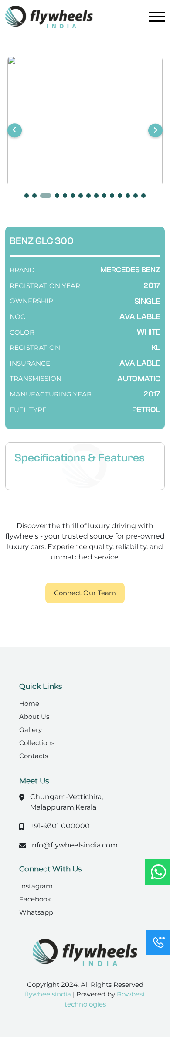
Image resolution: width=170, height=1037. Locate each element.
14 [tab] (135, 195)
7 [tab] (80, 195)
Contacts (33, 756)
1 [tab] (26, 195)
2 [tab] (34, 195)
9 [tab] (96, 195)
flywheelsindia (49, 994)
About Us (34, 716)
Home (29, 703)
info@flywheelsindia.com (74, 845)
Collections (36, 743)
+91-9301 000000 (60, 826)
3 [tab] (45, 195)
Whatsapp (36, 912)
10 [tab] (104, 195)
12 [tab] (120, 195)
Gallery (30, 729)
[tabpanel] (85, 121)
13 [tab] (128, 195)
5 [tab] (65, 195)
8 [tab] (88, 195)
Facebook (35, 899)
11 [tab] (112, 195)
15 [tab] (143, 195)
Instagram (36, 886)
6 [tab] (73, 195)
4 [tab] (57, 195)
